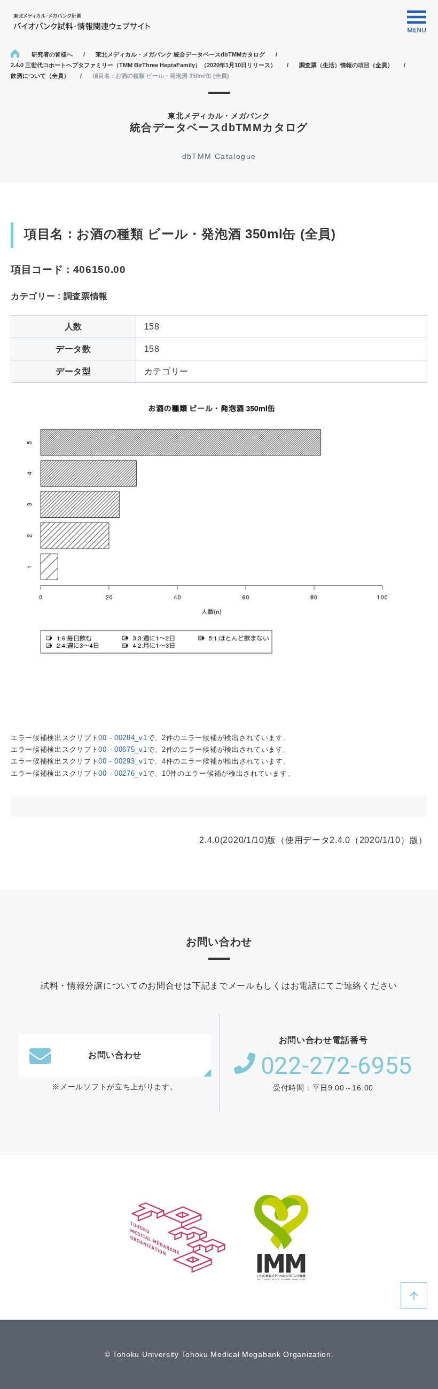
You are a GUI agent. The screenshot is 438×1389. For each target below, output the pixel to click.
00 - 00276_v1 (122, 773)
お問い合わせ (115, 1054)
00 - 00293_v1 (122, 761)
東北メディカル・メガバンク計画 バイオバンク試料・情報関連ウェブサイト (81, 21)
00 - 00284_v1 (122, 738)
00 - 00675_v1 (122, 749)
